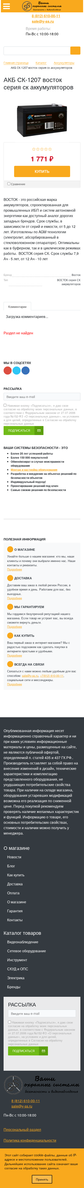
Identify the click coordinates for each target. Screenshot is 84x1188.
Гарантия (15, 910)
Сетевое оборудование (26, 950)
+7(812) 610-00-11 (51, 675)
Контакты (15, 919)
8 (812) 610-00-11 (46, 15)
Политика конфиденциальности (30, 1140)
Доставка (15, 883)
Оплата (13, 892)
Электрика (15, 977)
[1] (34, 148)
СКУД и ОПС (17, 968)
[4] (46, 148)
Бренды (13, 986)
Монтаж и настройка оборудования (34, 470)
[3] (42, 148)
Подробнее (14, 569)
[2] (38, 148)
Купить (42, 171)
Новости (14, 856)
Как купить (15, 874)
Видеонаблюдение (22, 941)
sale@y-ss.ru (43, 21)
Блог (11, 865)
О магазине (16, 901)
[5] (50, 148)
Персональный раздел (22, 1129)
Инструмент (17, 959)
